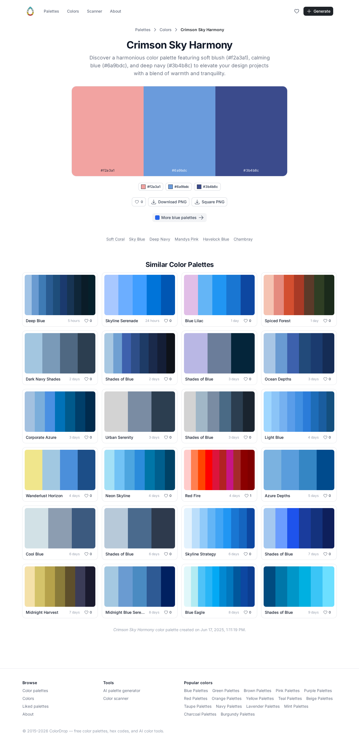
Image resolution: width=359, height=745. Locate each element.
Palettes (51, 11)
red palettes (195, 698)
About (115, 11)
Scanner (94, 11)
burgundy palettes (238, 714)
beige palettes (319, 698)
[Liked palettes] (296, 11)
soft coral (115, 239)
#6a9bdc (181, 186)
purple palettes (318, 690)
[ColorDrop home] (30, 11)
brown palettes (257, 690)
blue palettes (196, 690)
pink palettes (288, 690)
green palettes (225, 690)
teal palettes (290, 698)
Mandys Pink (187, 239)
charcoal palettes (200, 714)
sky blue (137, 239)
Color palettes (35, 690)
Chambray (243, 239)
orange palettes (226, 698)
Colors (73, 11)
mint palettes (296, 706)
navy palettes (229, 706)
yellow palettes (260, 698)
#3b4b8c (210, 186)
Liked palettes (35, 706)
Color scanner (115, 698)
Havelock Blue (216, 239)
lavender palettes (263, 706)
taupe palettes (197, 706)
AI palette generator (121, 690)
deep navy (159, 239)
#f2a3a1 (153, 186)
